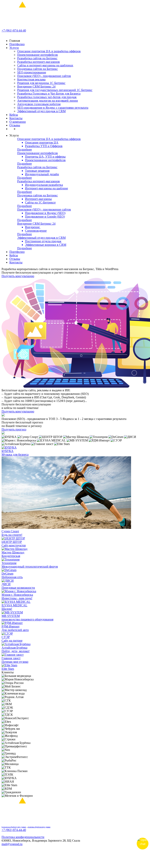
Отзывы (14, 125)
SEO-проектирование (31, 72)
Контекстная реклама (31, 79)
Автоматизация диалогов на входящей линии (47, 100)
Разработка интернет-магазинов (38, 61)
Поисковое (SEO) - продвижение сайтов (44, 76)
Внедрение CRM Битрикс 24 (36, 86)
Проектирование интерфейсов (37, 54)
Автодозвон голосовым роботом (39, 104)
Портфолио (17, 44)
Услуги (14, 47)
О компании (17, 121)
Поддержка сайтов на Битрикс (37, 69)
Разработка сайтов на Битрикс (37, 58)
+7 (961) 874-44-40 (14, 30)
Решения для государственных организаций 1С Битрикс (54, 90)
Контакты (15, 118)
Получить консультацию (18, 276)
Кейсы (13, 114)
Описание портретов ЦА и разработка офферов (49, 51)
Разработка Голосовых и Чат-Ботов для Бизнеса (48, 93)
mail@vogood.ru (12, 844)
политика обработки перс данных (39, 827)
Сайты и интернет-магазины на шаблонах (45, 65)
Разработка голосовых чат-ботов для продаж (47, 97)
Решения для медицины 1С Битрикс (41, 83)
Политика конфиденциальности (23, 837)
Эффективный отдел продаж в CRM (41, 111)
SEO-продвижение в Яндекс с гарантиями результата (52, 107)
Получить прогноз (14, 429)
